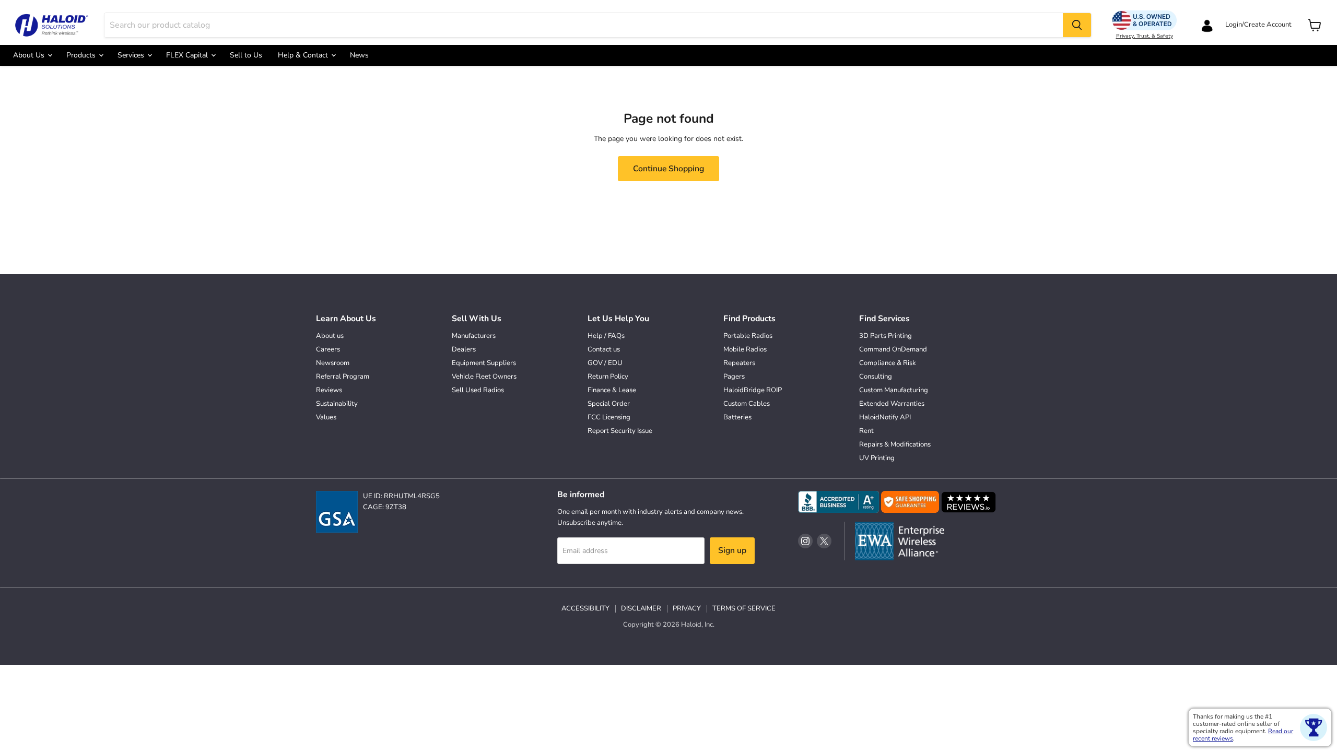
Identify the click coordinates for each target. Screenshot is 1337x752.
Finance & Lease (612, 390)
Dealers (464, 349)
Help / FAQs (606, 335)
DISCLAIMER (641, 608)
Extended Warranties (891, 403)
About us (330, 335)
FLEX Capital (188, 55)
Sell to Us (246, 55)
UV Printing (877, 458)
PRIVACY (687, 608)
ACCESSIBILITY (585, 608)
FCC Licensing (609, 417)
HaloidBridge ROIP (752, 390)
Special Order (609, 403)
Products (82, 55)
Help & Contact (304, 55)
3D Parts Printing (885, 335)
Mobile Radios (745, 349)
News (359, 55)
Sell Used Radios (478, 390)
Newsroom (332, 363)
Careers (328, 349)
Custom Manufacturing (893, 390)
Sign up (732, 550)
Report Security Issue (620, 431)
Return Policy (608, 376)
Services (132, 55)
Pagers (734, 376)
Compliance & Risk (887, 363)
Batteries (737, 417)
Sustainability (337, 403)
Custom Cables (746, 403)
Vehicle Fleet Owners (484, 376)
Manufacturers (474, 335)
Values (326, 417)
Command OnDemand (893, 349)
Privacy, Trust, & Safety (1144, 36)
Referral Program (342, 376)
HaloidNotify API (885, 417)
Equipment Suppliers (484, 363)
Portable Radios (747, 335)
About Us (29, 55)
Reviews (329, 390)
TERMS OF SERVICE (744, 608)
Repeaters (739, 363)
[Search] (1077, 25)
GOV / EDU (605, 363)
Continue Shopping (668, 168)
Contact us (604, 349)
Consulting (875, 376)
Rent (866, 431)
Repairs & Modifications (895, 444)
